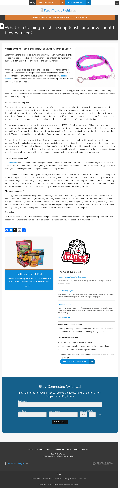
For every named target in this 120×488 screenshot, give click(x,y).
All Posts (62, 318)
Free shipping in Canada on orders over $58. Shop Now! (58, 18)
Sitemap (66, 479)
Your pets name (55, 411)
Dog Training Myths (65, 291)
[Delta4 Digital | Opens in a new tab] (103, 463)
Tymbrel (75, 485)
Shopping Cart (31, 3)
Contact (85, 449)
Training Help (58, 449)
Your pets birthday (86, 411)
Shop (30, 449)
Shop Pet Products (47, 3)
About (76, 449)
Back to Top (82, 479)
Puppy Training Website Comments (72, 277)
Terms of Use (47, 479)
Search (74, 479)
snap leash (13, 162)
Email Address (23, 401)
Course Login (75, 3)
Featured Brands (43, 449)
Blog (69, 449)
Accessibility (57, 479)
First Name (22, 411)
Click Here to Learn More (74, 362)
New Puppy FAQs (65, 304)
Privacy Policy (36, 479)
